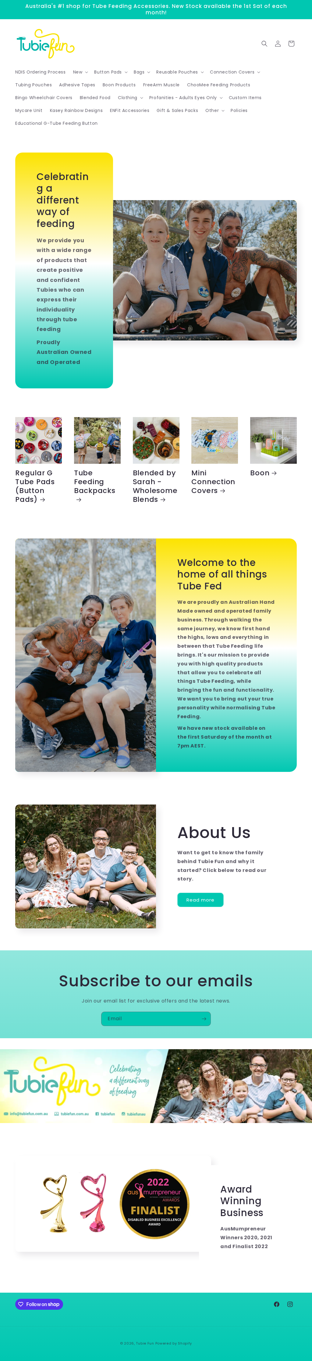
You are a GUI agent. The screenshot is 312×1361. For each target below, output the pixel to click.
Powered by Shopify (173, 1343)
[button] (80, 72)
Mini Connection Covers (213, 482)
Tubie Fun (145, 1343)
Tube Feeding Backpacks (94, 482)
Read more (200, 900)
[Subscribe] (204, 1019)
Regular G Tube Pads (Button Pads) (35, 486)
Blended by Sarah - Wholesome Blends (155, 486)
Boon (259, 473)
